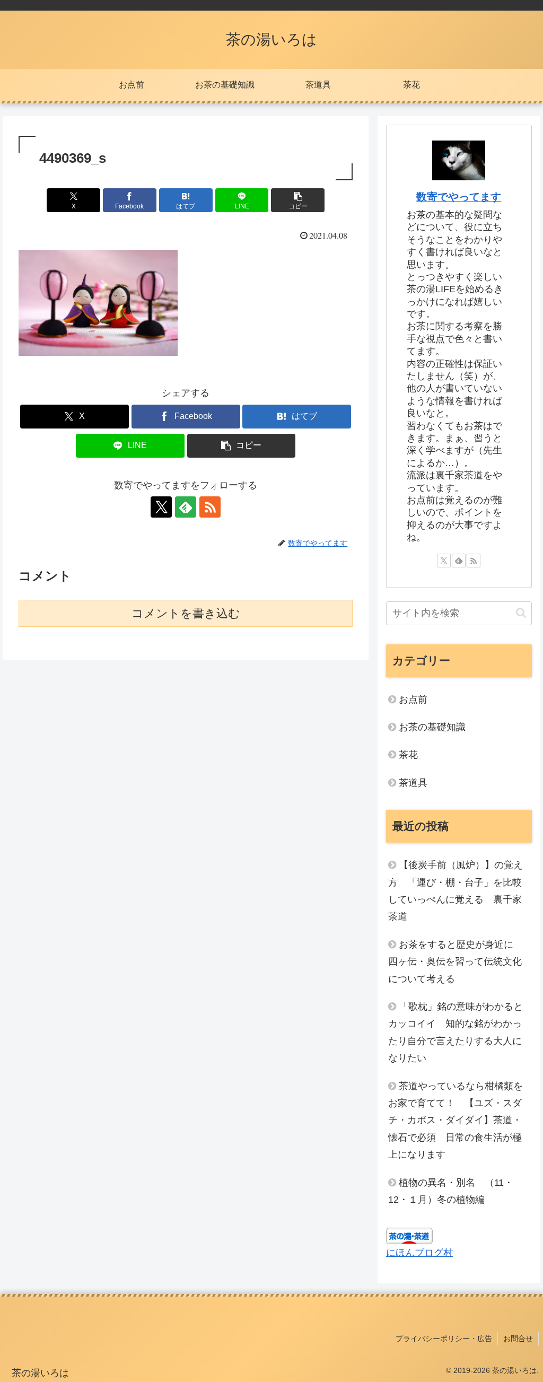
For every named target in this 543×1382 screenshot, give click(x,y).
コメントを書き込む (186, 613)
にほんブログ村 (419, 1252)
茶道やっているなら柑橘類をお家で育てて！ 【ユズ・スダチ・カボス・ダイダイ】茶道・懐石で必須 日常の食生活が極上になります (455, 1120)
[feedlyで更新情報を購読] (185, 507)
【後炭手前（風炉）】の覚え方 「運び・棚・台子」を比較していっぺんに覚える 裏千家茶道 (455, 891)
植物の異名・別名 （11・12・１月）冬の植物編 (450, 1191)
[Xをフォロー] (161, 507)
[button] (298, 200)
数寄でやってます (458, 197)
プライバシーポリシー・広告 (444, 1338)
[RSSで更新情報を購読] (210, 507)
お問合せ (518, 1338)
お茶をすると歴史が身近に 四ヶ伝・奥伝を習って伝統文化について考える (455, 961)
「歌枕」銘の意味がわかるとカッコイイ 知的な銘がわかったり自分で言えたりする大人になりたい (455, 1032)
